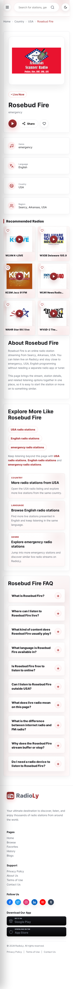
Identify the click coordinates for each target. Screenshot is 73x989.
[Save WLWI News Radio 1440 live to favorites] (42, 267)
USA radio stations (23, 429)
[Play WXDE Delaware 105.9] (53, 239)
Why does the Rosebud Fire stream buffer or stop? (32, 745)
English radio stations (25, 438)
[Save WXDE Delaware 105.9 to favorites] (42, 230)
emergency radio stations (27, 447)
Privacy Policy (15, 871)
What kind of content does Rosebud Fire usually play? (31, 631)
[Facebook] (10, 902)
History (11, 851)
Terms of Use (15, 880)
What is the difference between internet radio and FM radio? (31, 725)
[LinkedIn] (34, 902)
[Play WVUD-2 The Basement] (53, 313)
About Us (12, 875)
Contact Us (13, 884)
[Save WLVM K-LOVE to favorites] (7, 230)
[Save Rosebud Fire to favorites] (44, 123)
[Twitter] (18, 902)
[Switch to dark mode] (65, 7)
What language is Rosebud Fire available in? (31, 650)
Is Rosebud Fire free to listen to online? (28, 668)
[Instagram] (26, 902)
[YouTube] (43, 902)
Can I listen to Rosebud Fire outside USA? (31, 686)
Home (6, 21)
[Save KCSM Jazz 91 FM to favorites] (7, 267)
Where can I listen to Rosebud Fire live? (27, 613)
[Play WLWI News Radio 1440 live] (53, 276)
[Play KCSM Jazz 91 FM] (19, 276)
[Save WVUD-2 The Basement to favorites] (42, 304)
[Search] (52, 7)
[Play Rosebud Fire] (12, 123)
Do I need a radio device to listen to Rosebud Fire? (31, 764)
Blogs (10, 855)
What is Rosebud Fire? (28, 596)
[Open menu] (7, 7)
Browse (11, 842)
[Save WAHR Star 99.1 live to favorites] (7, 304)
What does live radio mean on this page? (31, 705)
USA (30, 21)
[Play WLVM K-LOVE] (19, 239)
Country (19, 21)
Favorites (12, 846)
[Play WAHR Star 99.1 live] (19, 313)
